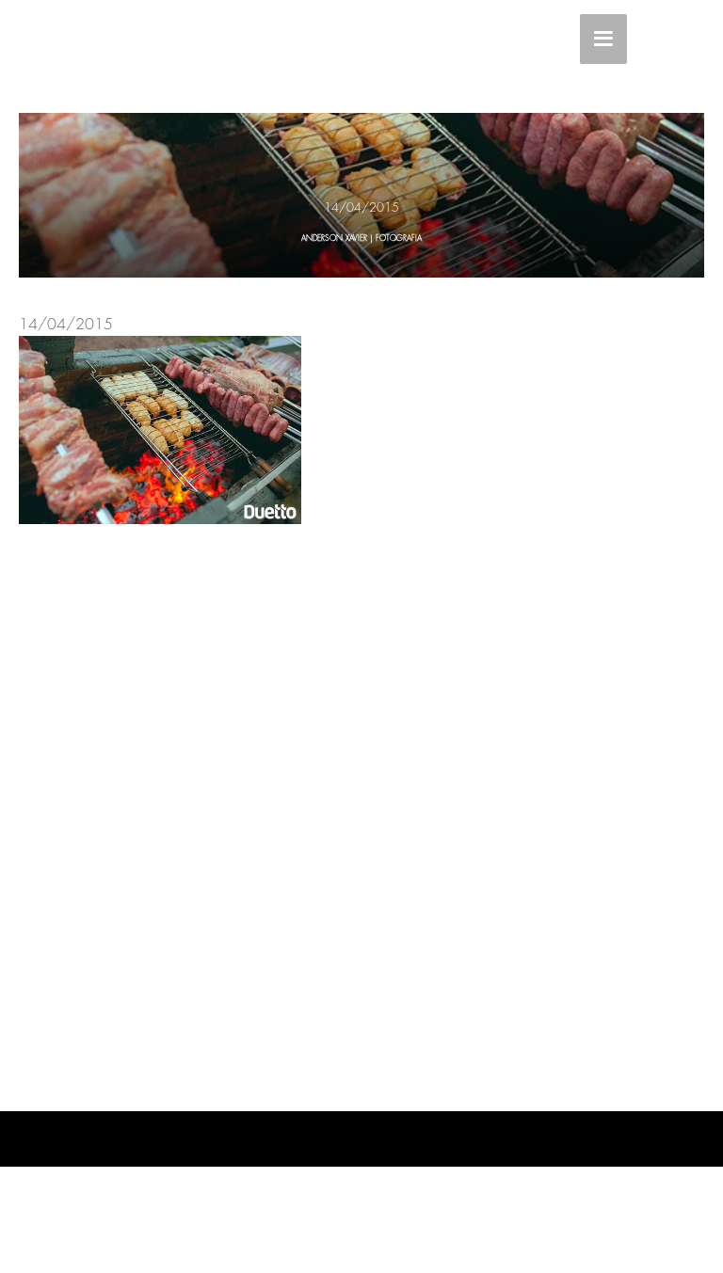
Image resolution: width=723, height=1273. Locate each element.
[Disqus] (361, 815)
